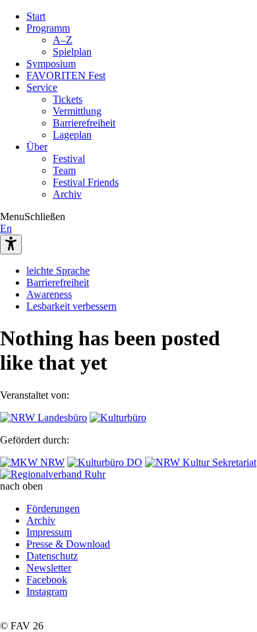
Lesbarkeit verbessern (71, 306)
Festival (69, 158)
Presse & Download (68, 544)
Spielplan (72, 51)
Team (64, 170)
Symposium (51, 63)
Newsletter (48, 567)
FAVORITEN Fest (65, 75)
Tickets (67, 99)
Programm (48, 28)
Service (41, 87)
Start (35, 16)
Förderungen (53, 508)
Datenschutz (52, 555)
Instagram (46, 591)
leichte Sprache (58, 270)
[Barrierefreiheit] (11, 244)
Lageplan (72, 134)
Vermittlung (77, 111)
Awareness (49, 294)
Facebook (46, 579)
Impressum (49, 532)
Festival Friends (86, 182)
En (6, 228)
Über (36, 146)
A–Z (62, 39)
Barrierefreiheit (84, 123)
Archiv (67, 194)
